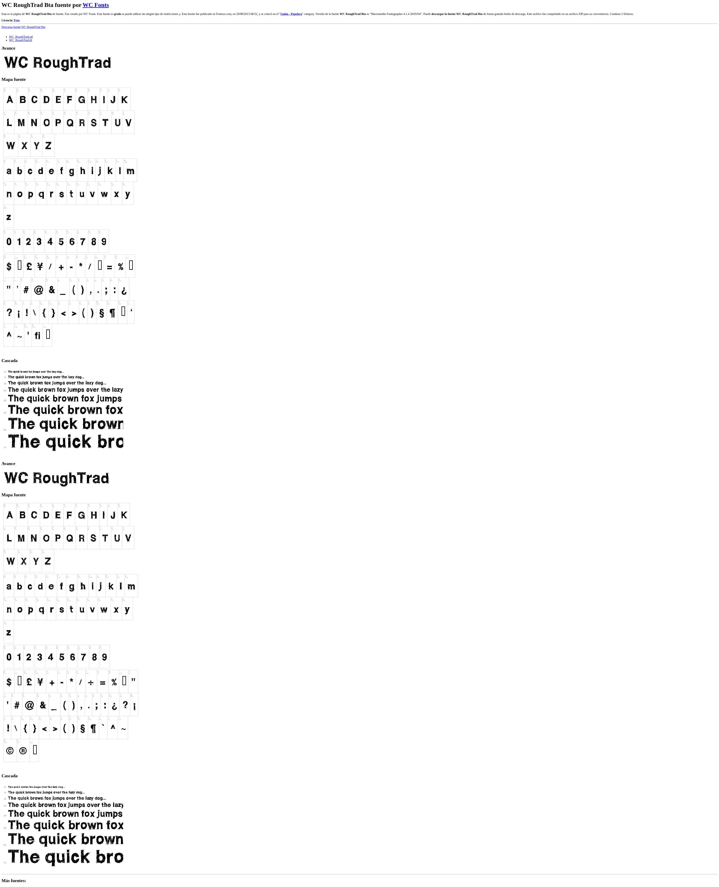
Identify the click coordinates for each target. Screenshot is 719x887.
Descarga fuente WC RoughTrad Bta (23, 27)
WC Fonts (96, 4)
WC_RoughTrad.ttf (20, 40)
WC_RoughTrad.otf (21, 36)
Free (17, 20)
